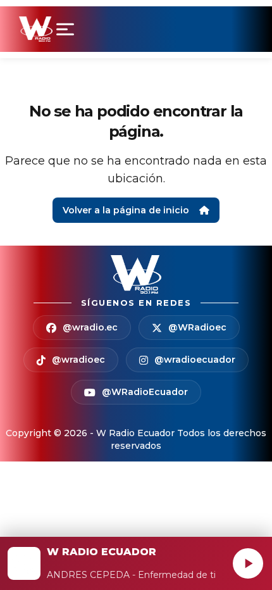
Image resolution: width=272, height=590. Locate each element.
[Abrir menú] (67, 29)
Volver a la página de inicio (126, 210)
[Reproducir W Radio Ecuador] (248, 563)
